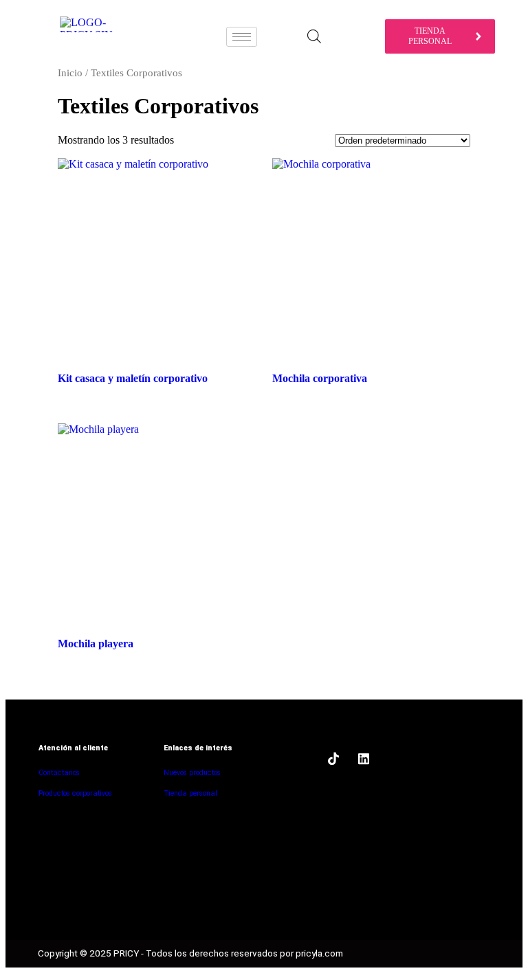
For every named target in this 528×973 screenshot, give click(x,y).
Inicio (70, 72)
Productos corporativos (75, 793)
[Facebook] (303, 758)
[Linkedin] (363, 758)
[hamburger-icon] (241, 37)
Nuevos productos (192, 772)
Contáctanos (59, 772)
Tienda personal (190, 793)
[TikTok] (333, 758)
